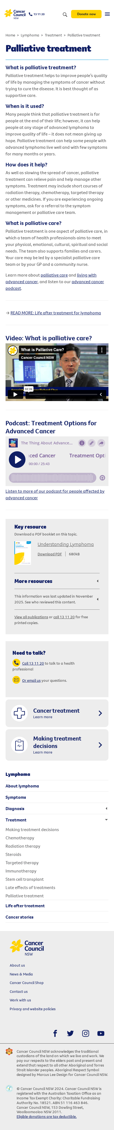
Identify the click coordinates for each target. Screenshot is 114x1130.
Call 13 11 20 (33, 663)
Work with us (20, 1000)
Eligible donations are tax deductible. (47, 1116)
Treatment (53, 35)
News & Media (21, 974)
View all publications (31, 616)
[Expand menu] (107, 14)
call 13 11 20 (64, 616)
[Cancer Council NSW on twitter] (70, 1033)
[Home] (14, 14)
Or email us (31, 680)
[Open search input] (65, 15)
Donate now (86, 14)
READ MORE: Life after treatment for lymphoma (56, 312)
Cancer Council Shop (27, 982)
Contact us (19, 991)
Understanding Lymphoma (66, 544)
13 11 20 (39, 14)
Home (10, 35)
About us (17, 965)
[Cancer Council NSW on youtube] (100, 1033)
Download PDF (50, 553)
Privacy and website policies (33, 1008)
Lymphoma (30, 35)
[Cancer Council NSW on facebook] (55, 1033)
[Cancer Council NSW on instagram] (85, 1033)
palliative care (54, 275)
